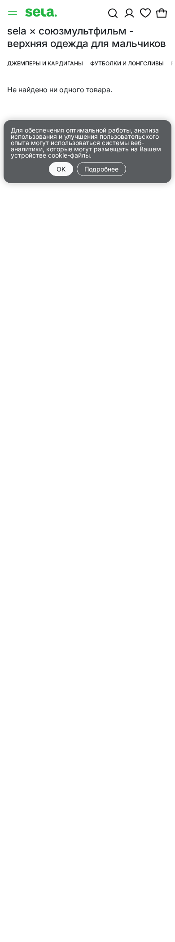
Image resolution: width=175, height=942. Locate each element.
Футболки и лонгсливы (127, 63)
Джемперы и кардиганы (45, 63)
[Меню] (13, 12)
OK (61, 169)
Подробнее (101, 169)
